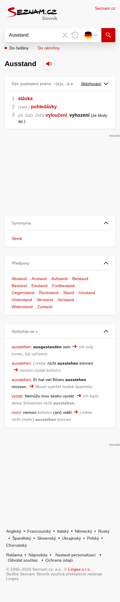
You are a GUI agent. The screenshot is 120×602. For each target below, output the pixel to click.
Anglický (13, 531)
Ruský (104, 531)
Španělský (21, 538)
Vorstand (66, 299)
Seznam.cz (105, 8)
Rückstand (49, 292)
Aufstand (59, 278)
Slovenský (46, 538)
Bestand (19, 285)
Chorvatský (16, 545)
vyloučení (56, 115)
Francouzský (39, 531)
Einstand (39, 285)
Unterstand (22, 299)
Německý (83, 531)
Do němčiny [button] (49, 48)
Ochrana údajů (59, 560)
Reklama (14, 555)
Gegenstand (23, 292)
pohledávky (44, 106)
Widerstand (22, 306)
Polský (93, 538)
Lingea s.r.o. (79, 569)
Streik (17, 238)
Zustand (44, 306)
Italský (63, 531)
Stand (68, 292)
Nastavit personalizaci (75, 555)
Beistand (80, 278)
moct (16, 412)
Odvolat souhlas (23, 560)
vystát (17, 396)
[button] (60, 223)
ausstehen (21, 346)
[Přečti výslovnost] (49, 64)
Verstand (45, 299)
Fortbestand (63, 285)
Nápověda (38, 555)
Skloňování (91, 83)
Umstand (87, 292)
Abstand (19, 278)
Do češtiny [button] (19, 48)
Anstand (39, 278)
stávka (25, 98)
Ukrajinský (71, 538)
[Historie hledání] (74, 35)
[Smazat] (64, 35)
